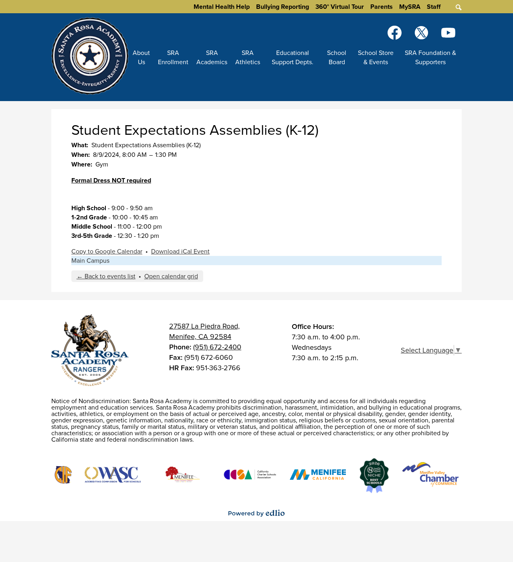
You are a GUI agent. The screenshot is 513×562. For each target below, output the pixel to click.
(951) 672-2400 (217, 347)
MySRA (409, 6)
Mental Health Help (222, 6)
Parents (381, 6)
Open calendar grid (171, 276)
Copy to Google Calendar (106, 251)
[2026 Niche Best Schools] (374, 476)
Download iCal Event (180, 251)
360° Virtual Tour (339, 6)
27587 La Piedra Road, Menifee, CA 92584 (204, 331)
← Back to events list (106, 276)
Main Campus (90, 260)
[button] (141, 57)
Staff (433, 6)
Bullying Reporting (282, 6)
